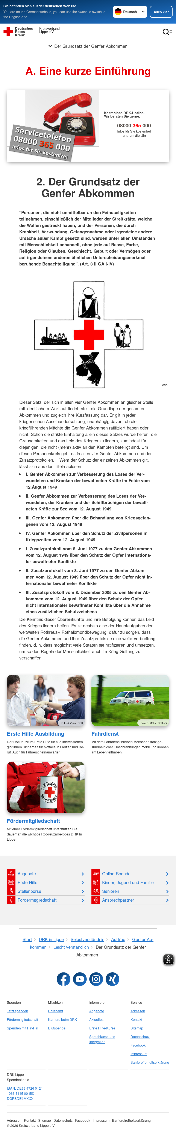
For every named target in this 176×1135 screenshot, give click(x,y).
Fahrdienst (105, 733)
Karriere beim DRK (62, 1019)
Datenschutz (140, 1036)
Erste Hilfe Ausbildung (35, 733)
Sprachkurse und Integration (102, 1039)
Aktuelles (96, 1019)
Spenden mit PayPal (22, 1028)
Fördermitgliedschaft (33, 821)
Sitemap (136, 1028)
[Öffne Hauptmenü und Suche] (167, 32)
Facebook (138, 1045)
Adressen (137, 1010)
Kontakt (136, 1019)
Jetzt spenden (17, 1010)
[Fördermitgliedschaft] (46, 787)
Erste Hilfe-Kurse (102, 1028)
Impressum (138, 1053)
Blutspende (56, 1028)
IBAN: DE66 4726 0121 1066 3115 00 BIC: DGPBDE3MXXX (25, 1093)
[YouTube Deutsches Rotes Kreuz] (80, 979)
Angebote (96, 1010)
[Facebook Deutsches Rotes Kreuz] (63, 979)
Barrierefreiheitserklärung (149, 1062)
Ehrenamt (55, 1010)
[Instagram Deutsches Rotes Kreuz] (96, 979)
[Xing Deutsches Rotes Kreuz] (112, 979)
